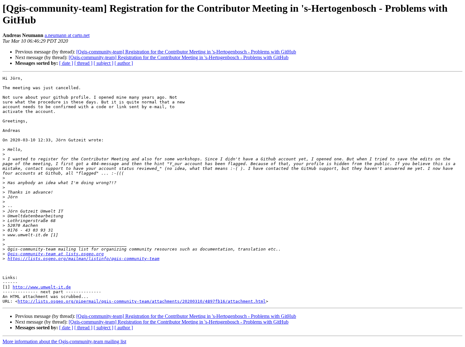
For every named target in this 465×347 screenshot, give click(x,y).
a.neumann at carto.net (67, 35)
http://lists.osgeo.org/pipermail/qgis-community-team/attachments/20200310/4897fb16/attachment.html (142, 301)
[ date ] (66, 63)
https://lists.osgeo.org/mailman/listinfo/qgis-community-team (83, 258)
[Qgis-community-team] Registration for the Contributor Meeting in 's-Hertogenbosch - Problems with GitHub (186, 51)
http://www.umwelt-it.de (42, 287)
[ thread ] (83, 63)
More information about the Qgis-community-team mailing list (64, 341)
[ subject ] (103, 63)
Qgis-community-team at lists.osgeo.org (56, 253)
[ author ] (124, 63)
